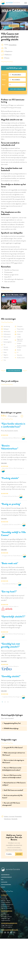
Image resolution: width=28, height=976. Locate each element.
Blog (2, 879)
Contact (3, 887)
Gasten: (3, 84)
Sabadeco (6, 816)
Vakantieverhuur (5, 874)
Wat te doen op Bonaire (6, 916)
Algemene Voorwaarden (6, 908)
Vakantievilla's (14, 819)
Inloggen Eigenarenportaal (7, 925)
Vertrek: (4, 79)
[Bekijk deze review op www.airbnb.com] (6, 609)
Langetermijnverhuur (6, 877)
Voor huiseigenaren (6, 884)
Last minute (11, 816)
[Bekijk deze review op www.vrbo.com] (6, 668)
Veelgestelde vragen (5, 918)
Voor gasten (4, 882)
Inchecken (3, 913)
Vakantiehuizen (7, 819)
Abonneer (19, 854)
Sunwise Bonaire (10, 2)
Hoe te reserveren (5, 915)
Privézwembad (18, 816)
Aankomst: (4, 74)
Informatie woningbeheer (6, 927)
